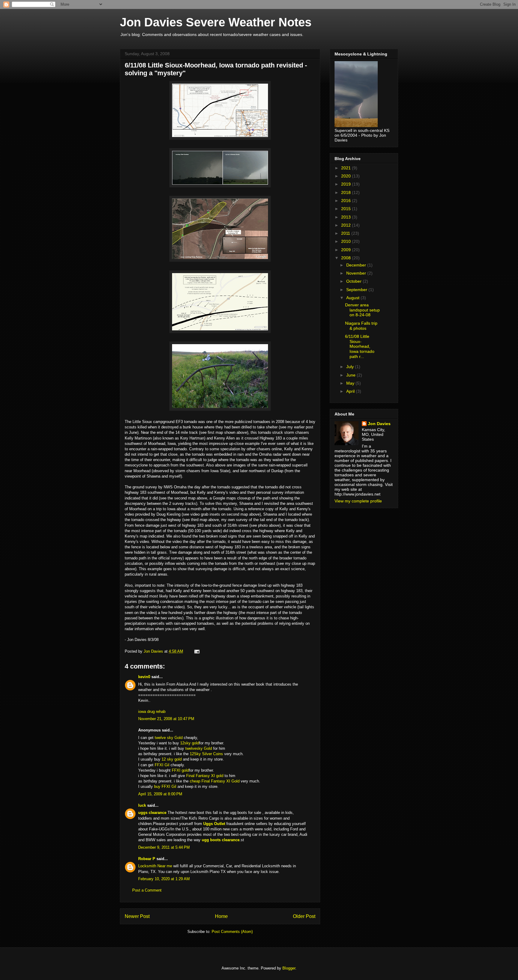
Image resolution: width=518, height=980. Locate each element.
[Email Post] (196, 651)
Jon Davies (379, 423)
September (357, 289)
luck (142, 805)
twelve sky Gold (169, 737)
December (356, 265)
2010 (346, 241)
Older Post (304, 916)
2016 (346, 200)
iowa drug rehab (151, 711)
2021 (346, 167)
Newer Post (137, 916)
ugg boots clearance (221, 840)
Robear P (146, 858)
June (351, 375)
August (353, 297)
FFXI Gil (162, 765)
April (351, 391)
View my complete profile (358, 501)
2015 (346, 208)
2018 (346, 192)
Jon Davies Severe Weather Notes (215, 22)
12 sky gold (172, 759)
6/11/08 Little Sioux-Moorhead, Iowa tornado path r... (359, 346)
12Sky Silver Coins (206, 754)
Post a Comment (147, 890)
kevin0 (144, 677)
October (354, 281)
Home (221, 916)
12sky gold (189, 743)
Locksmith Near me (155, 866)
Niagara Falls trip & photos (361, 326)
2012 (346, 225)
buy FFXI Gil (165, 786)
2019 (346, 184)
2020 (346, 176)
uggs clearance (152, 812)
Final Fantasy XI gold (204, 775)
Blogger (288, 968)
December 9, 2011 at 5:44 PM (164, 847)
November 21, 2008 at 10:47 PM (166, 718)
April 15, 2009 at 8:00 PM (160, 794)
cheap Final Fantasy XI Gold (215, 781)
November (356, 273)
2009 (346, 249)
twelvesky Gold (198, 748)
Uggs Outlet (214, 823)
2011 (346, 233)
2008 (346, 257)
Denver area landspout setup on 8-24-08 (362, 309)
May (351, 383)
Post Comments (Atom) (232, 931)
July (350, 366)
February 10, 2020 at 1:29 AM (164, 879)
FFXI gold (180, 770)
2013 (346, 217)
